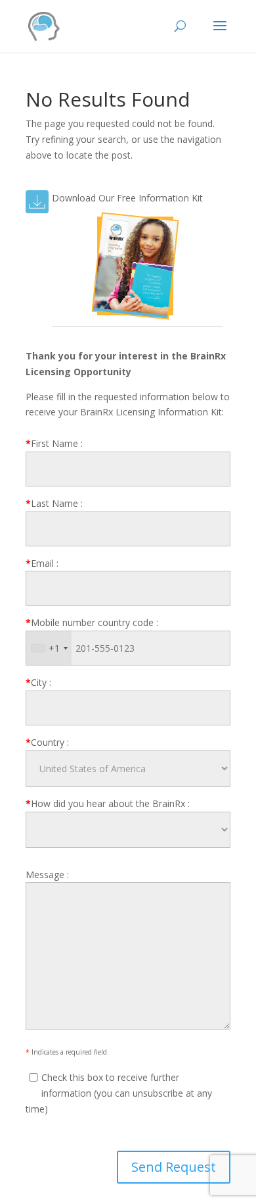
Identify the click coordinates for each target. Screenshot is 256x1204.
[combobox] (49, 648)
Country (47, 742)
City (38, 682)
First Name (54, 443)
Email (42, 563)
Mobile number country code (92, 622)
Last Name (54, 503)
